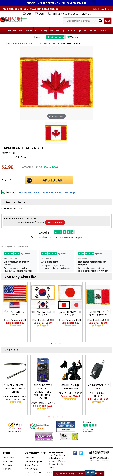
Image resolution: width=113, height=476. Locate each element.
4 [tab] (62, 417)
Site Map (7, 464)
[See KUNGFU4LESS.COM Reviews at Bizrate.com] (65, 426)
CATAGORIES (20, 43)
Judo (31, 30)
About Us (29, 457)
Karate (27, 30)
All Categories (12, 30)
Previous (5, 311)
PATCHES (34, 43)
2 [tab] (55, 343)
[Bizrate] (71, 429)
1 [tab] (51, 343)
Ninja (62, 30)
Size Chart (8, 461)
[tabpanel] (15, 312)
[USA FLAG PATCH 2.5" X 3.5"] (15, 297)
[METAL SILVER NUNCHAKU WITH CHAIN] (15, 370)
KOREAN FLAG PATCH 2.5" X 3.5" (43, 313)
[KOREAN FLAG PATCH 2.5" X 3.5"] (43, 297)
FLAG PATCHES (49, 43)
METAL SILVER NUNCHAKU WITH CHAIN (15, 388)
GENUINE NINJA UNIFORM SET (70, 387)
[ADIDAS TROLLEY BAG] (98, 370)
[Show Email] (96, 473)
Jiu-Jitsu (36, 30)
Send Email (8, 457)
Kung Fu (46, 30)
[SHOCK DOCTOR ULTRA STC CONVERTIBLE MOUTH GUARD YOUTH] (43, 370)
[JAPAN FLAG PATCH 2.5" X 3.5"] (70, 297)
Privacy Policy (31, 468)
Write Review (21, 157)
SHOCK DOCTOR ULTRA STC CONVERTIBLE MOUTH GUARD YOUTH (43, 392)
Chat (28, 13)
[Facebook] (75, 453)
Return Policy (31, 464)
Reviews (7, 468)
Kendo (52, 30)
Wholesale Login (102, 9)
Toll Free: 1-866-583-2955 (64, 13)
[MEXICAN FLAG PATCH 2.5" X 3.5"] (98, 297)
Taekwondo (21, 30)
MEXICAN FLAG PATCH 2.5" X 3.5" (97, 313)
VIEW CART (87, 13)
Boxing (67, 30)
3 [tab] (60, 343)
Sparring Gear (82, 30)
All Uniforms (73, 30)
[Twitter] (81, 453)
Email (41, 13)
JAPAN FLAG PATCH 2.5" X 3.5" (70, 313)
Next (108, 311)
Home (7, 43)
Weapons (95, 30)
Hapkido (57, 30)
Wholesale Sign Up (33, 461)
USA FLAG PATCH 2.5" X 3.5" (15, 313)
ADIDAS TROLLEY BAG (97, 387)
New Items (103, 30)
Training (90, 30)
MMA (41, 30)
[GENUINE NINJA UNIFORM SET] (70, 370)
